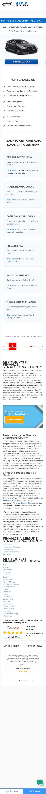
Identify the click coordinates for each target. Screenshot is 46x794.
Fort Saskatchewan (11, 584)
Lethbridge (7, 596)
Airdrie (5, 565)
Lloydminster (8, 599)
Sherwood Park (9, 606)
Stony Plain (7, 611)
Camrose (6, 572)
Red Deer (7, 601)
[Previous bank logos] (4, 346)
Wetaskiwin (8, 616)
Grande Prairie (9, 587)
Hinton (5, 589)
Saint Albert (8, 604)
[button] (40, 783)
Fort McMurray (9, 582)
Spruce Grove (8, 609)
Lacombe (7, 592)
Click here (11, 170)
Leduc (5, 594)
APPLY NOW (14, 419)
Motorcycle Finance (11, 552)
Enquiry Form (27, 503)
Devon (5, 577)
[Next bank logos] (42, 346)
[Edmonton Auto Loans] (15, 4)
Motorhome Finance (11, 547)
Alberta (6, 567)
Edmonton (7, 579)
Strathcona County (10, 614)
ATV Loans (7, 544)
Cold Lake (7, 574)
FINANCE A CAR (21, 62)
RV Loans (6, 554)
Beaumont (7, 570)
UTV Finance (8, 549)
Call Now (34, 791)
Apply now (11, 791)
